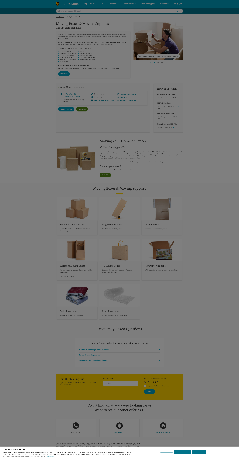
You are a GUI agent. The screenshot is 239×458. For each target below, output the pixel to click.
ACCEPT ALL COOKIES (199, 452)
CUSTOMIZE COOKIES (166, 452)
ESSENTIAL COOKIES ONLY (182, 452)
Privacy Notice (50, 456)
